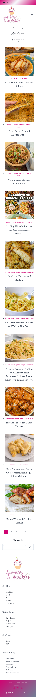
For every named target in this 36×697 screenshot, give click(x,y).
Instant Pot (10, 624)
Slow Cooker (29, 272)
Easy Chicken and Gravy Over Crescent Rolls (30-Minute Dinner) (19, 473)
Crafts (8, 641)
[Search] (30, 547)
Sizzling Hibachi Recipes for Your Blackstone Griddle (19, 230)
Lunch (16, 124)
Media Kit (18, 685)
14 (25, 532)
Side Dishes (10, 603)
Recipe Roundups (19, 222)
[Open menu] (32, 14)
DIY (7, 644)
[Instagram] (11, 2)
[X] (7, 2)
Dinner (9, 124)
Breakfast (9, 592)
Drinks (8, 601)
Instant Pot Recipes (19, 418)
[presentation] (19, 61)
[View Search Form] (32, 2)
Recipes (14, 78)
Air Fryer (9, 626)
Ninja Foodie (11, 621)
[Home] (12, 28)
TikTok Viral (22, 78)
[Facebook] (4, 2)
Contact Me (22, 682)
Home (11, 682)
